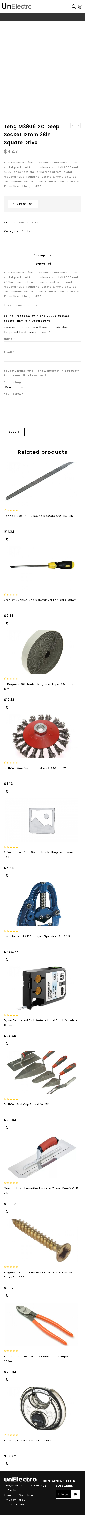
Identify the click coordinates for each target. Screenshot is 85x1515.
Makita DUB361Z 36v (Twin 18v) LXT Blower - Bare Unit (78, 125)
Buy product (23, 204)
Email (9, 352)
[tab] (42, 255)
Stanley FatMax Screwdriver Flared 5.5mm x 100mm (72, 125)
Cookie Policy (15, 1504)
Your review (14, 393)
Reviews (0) (42, 263)
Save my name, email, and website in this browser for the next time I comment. (41, 373)
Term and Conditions (19, 1495)
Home (9, 24)
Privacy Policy (15, 1500)
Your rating (12, 382)
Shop (20, 24)
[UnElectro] (16, 5)
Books (31, 24)
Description (42, 255)
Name (9, 339)
